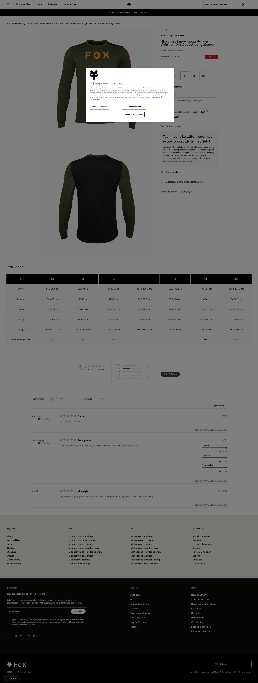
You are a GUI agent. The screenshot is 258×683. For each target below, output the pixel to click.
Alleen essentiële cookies (133, 107)
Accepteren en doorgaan (133, 114)
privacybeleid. (96, 99)
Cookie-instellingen (100, 107)
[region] (130, 95)
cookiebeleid (156, 97)
